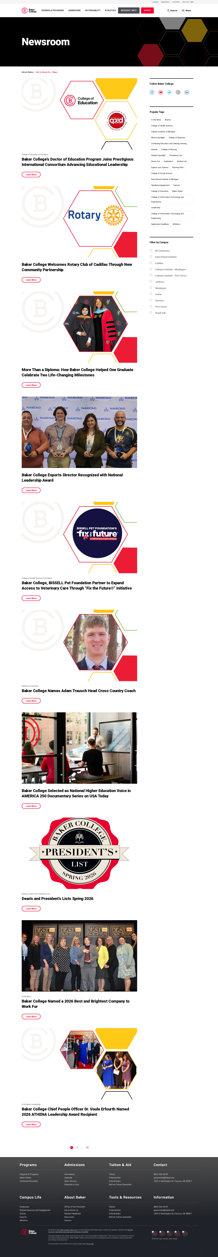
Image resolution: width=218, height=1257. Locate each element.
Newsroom (69, 1217)
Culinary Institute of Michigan (163, 132)
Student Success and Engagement (35, 1210)
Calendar (68, 1178)
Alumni (168, 120)
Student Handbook (72, 1213)
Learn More (31, 174)
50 (87, 1147)
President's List (175, 155)
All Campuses (162, 250)
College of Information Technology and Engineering (167, 199)
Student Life (182, 161)
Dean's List (155, 161)
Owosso (159, 300)
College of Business (177, 137)
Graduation (168, 161)
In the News (156, 120)
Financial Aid (114, 1178)
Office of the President (74, 1207)
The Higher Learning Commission (67, 1230)
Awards (154, 149)
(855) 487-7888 (187, 2)
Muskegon (160, 288)
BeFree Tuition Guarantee (120, 1184)
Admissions (74, 10)
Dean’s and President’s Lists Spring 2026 (57, 898)
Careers (67, 1220)
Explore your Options (159, 167)
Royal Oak (160, 312)
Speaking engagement (160, 185)
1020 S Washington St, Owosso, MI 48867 (173, 1181)
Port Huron (161, 306)
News (55, 72)
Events (23, 1213)
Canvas (155, 2)
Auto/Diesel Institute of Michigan (165, 179)
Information (69, 1174)
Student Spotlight (158, 155)
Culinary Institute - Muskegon (170, 269)
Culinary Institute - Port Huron (170, 275)
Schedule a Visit (71, 1184)
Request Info (129, 10)
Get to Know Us (43, 72)
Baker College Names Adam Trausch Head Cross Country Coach (78, 690)
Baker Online (177, 191)
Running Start (177, 167)
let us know (90, 1244)
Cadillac (159, 263)
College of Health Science (162, 126)
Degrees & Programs (53, 10)
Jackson (159, 281)
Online (158, 294)
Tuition (112, 1174)
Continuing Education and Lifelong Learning (169, 143)
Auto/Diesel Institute (165, 256)
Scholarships (115, 1181)
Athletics (110, 10)
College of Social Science (161, 173)
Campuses (24, 1207)
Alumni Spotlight (158, 137)
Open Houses (70, 1181)
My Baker (176, 2)
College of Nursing (169, 149)
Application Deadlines (160, 224)
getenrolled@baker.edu (164, 1178)
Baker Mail (165, 2)
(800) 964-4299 (161, 1174)
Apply (147, 10)
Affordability (92, 10)
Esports (176, 185)
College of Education (159, 191)
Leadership (155, 207)
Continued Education (29, 1181)
